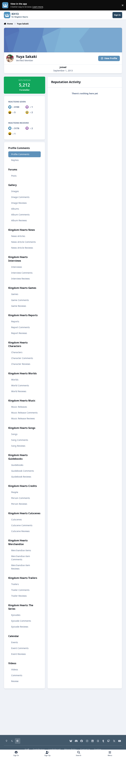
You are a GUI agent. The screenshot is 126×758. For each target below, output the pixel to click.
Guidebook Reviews (21, 476)
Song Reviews (18, 445)
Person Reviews (19, 503)
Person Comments (20, 498)
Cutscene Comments (21, 525)
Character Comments (22, 358)
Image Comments (20, 197)
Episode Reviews (19, 626)
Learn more (6, 5)
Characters (16, 352)
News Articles (18, 236)
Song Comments (19, 439)
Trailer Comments (20, 589)
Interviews (16, 266)
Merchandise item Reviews (20, 567)
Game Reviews (18, 305)
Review (14, 681)
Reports (15, 321)
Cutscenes (16, 519)
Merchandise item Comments (20, 558)
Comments (16, 675)
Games (14, 294)
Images (15, 191)
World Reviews (18, 391)
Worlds (14, 379)
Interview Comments (22, 272)
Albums (15, 208)
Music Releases (19, 406)
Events (14, 642)
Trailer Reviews (19, 595)
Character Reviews (20, 363)
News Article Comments (23, 241)
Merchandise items (21, 550)
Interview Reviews (20, 278)
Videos (14, 669)
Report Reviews (19, 333)
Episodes (15, 615)
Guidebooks (17, 465)
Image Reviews (19, 202)
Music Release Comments (24, 412)
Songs (14, 434)
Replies (15, 160)
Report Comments (20, 327)
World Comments (20, 385)
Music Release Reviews (23, 418)
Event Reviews (18, 654)
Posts (14, 175)
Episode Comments (21, 620)
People (14, 492)
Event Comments (20, 648)
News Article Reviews (22, 247)
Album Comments (20, 214)
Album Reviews (19, 220)
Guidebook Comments (22, 470)
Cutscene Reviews (20, 531)
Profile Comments (20, 154)
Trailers (15, 584)
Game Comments (20, 300)
